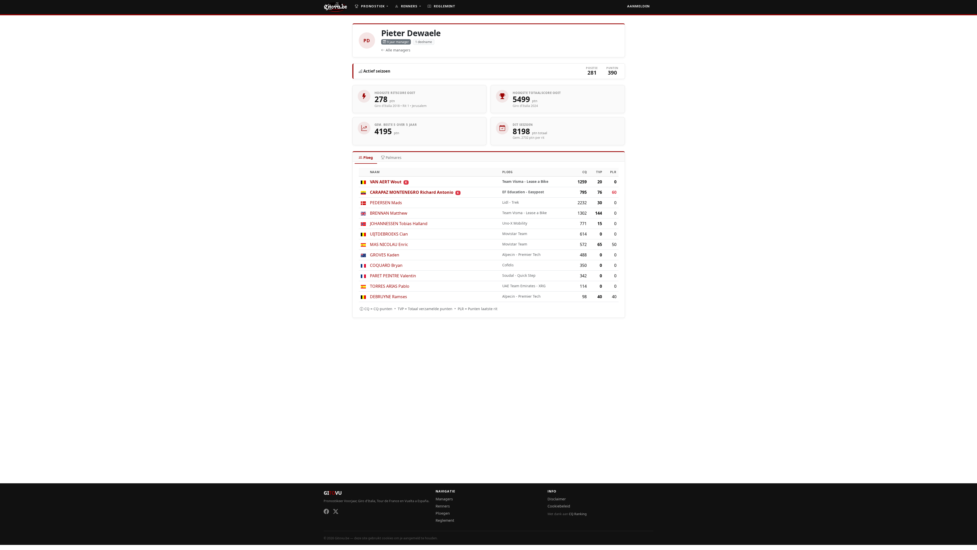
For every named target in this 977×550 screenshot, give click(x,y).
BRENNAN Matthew (388, 213)
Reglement (444, 6)
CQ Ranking (578, 514)
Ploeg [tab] (368, 157)
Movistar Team (514, 233)
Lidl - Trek (510, 202)
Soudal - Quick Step (519, 275)
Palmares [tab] (393, 157)
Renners (409, 6)
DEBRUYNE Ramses (388, 296)
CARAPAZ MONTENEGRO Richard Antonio (411, 192)
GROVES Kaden (384, 255)
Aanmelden (638, 6)
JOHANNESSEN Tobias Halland (398, 223)
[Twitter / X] (335, 511)
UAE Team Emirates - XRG (523, 285)
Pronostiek (373, 6)
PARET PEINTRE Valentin (393, 276)
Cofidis (508, 265)
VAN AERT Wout (385, 182)
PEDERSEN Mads (386, 202)
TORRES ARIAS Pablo (389, 286)
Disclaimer (557, 499)
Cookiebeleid (559, 506)
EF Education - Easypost (523, 191)
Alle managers (398, 50)
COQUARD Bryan (386, 265)
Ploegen (443, 513)
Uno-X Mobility (514, 223)
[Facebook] (326, 511)
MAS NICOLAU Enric (389, 244)
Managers (444, 499)
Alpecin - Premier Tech (521, 254)
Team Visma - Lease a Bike (525, 181)
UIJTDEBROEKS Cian (389, 234)
